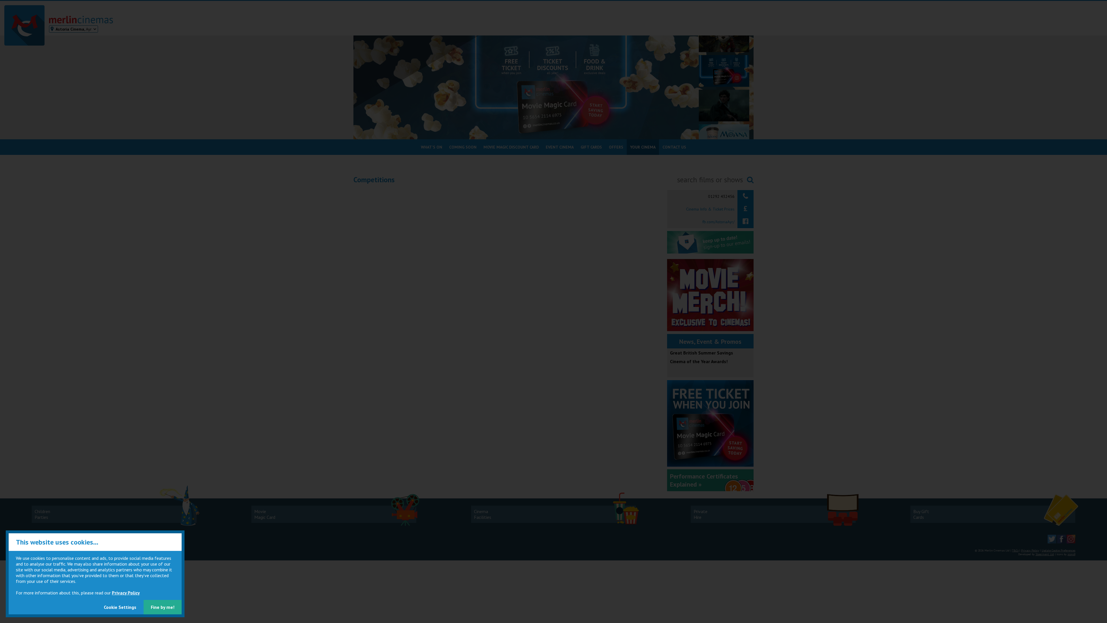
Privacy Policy (126, 593)
